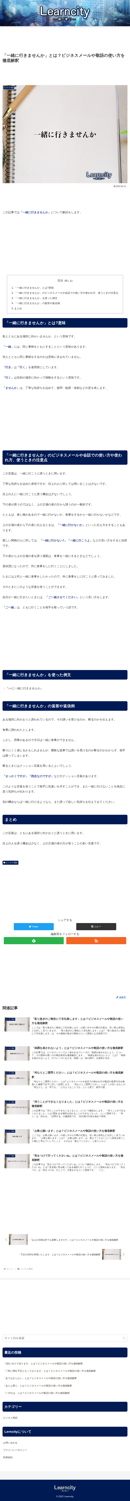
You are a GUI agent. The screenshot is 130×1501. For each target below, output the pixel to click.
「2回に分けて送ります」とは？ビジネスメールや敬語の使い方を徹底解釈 (43, 1363)
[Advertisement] (65, 40)
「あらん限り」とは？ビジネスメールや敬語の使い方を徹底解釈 (37, 1385)
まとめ (18, 308)
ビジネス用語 (11, 863)
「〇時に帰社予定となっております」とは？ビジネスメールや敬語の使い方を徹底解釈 (49, 1371)
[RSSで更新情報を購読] (96, 940)
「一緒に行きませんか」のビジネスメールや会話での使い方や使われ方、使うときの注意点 (66, 292)
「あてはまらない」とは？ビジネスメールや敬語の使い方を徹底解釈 (40, 1378)
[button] (96, 926)
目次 (60, 280)
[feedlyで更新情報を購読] (34, 940)
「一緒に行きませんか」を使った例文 (35, 298)
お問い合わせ (10, 1443)
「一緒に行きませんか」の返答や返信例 (37, 303)
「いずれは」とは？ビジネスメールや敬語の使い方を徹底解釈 (36, 1393)
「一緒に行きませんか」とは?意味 (34, 287)
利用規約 (8, 1457)
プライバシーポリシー (15, 1450)
